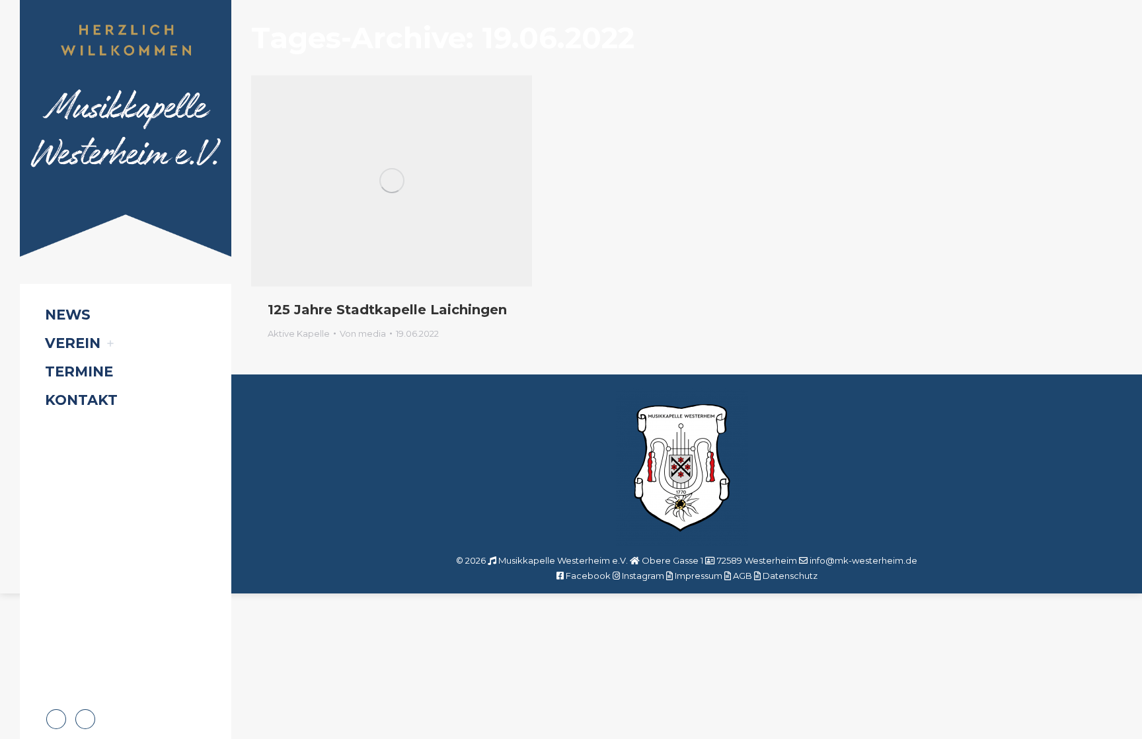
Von (363, 333)
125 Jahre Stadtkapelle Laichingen (387, 310)
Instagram (643, 575)
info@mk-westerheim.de (863, 560)
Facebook (588, 575)
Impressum (698, 575)
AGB (742, 575)
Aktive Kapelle (299, 333)
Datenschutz (790, 575)
